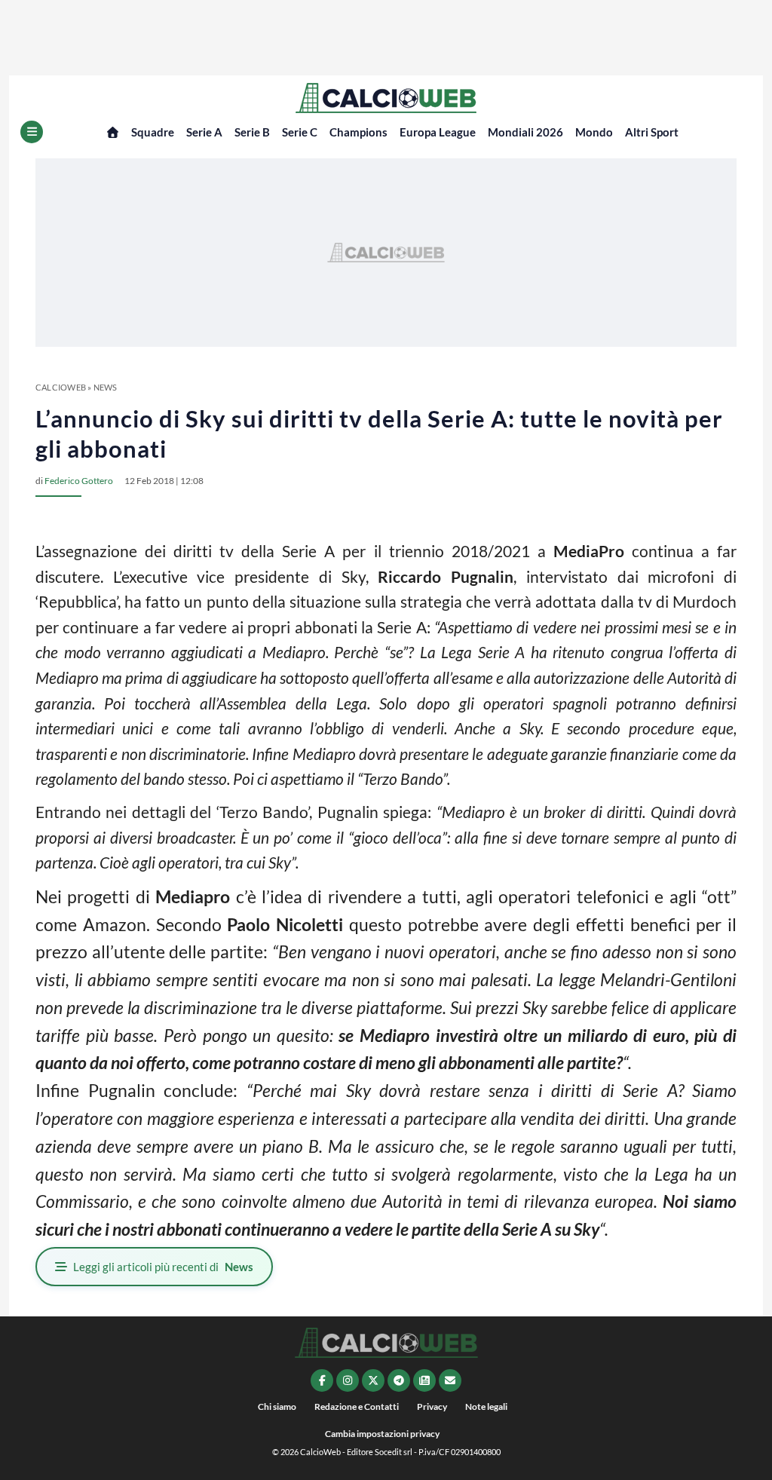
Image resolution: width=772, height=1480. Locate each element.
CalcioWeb (60, 387)
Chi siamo (277, 1406)
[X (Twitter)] (373, 1380)
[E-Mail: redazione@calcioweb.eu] (450, 1380)
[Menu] (31, 132)
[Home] (113, 132)
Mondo (594, 132)
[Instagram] (347, 1380)
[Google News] (424, 1380)
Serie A (204, 132)
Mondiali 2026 (525, 132)
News (105, 387)
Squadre (152, 132)
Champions (358, 132)
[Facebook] (322, 1380)
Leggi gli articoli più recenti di (163, 1266)
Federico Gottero (78, 480)
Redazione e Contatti (356, 1406)
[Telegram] (399, 1380)
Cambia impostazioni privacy (382, 1433)
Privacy (432, 1406)
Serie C (299, 132)
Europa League (438, 132)
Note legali (486, 1406)
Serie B (252, 132)
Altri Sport (652, 132)
